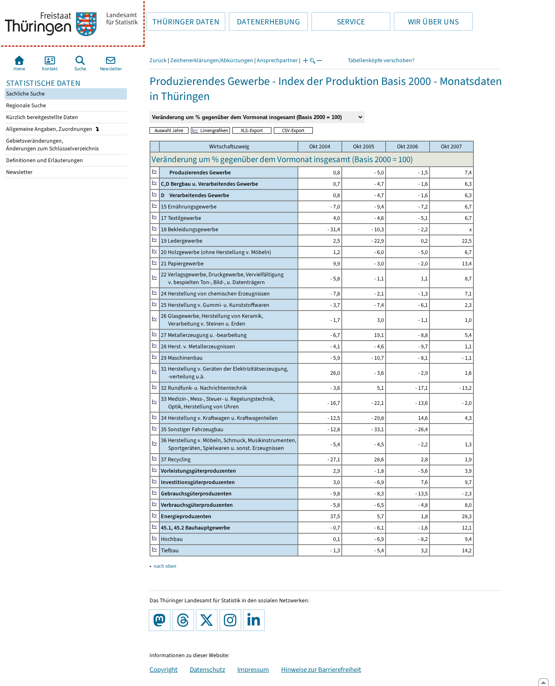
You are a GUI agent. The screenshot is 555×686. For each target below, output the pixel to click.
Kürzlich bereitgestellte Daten (41, 117)
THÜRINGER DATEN (182, 21)
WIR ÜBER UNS (426, 21)
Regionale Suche (25, 105)
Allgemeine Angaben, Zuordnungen (50, 129)
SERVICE (338, 21)
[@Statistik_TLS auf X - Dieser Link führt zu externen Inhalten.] (208, 620)
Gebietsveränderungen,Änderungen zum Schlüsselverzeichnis (52, 144)
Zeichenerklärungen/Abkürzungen (211, 60)
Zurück (158, 60)
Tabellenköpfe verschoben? (381, 60)
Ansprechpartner (277, 60)
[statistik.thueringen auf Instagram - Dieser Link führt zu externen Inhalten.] (232, 620)
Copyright (164, 669)
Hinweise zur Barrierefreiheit (321, 669)
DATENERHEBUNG (264, 21)
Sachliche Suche (25, 94)
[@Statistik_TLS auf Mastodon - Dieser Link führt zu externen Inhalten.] (161, 620)
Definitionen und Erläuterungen (44, 160)
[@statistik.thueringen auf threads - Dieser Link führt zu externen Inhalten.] (185, 620)
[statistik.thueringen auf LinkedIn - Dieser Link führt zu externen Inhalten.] (255, 620)
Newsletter (19, 172)
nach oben (165, 565)
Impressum (253, 669)
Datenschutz (207, 669)
